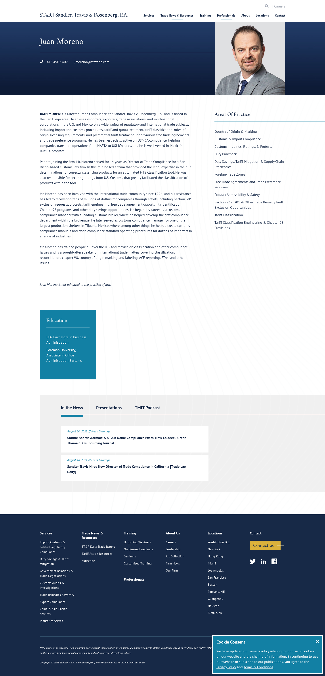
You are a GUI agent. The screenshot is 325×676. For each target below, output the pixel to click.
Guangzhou (215, 599)
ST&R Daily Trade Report (98, 547)
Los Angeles (216, 570)
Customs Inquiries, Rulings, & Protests (243, 146)
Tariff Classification (228, 215)
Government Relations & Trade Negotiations (56, 573)
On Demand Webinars (138, 549)
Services (148, 15)
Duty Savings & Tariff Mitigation (54, 561)
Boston (212, 585)
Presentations (109, 408)
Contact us (263, 545)
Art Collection (175, 556)
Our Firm (172, 570)
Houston (213, 606)
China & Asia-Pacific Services (53, 611)
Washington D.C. (219, 542)
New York (214, 549)
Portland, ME (216, 592)
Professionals (226, 15)
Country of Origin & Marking (235, 131)
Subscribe (88, 561)
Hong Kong (215, 556)
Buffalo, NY (215, 613)
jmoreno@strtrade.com (92, 62)
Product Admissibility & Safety (237, 194)
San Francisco (217, 577)
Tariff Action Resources (97, 554)
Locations (262, 15)
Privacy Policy (226, 667)
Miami (212, 563)
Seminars (130, 556)
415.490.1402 (57, 62)
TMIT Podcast (147, 408)
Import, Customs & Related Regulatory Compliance (52, 547)
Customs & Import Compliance (237, 139)
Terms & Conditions (258, 667)
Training (205, 15)
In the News (72, 408)
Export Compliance (52, 602)
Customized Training (138, 563)
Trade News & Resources (177, 15)
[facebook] (275, 561)
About (245, 15)
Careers (279, 6)
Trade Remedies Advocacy (57, 595)
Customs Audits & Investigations (52, 585)
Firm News (173, 563)
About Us (173, 533)
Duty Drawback (225, 154)
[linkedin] (265, 561)
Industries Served (51, 621)
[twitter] (254, 561)
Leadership (173, 549)
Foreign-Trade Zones (229, 174)
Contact (280, 15)
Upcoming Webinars (137, 542)
